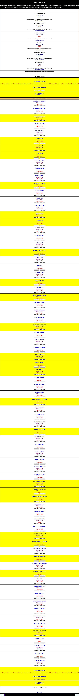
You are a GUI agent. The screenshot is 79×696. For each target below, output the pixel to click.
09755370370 (39, 94)
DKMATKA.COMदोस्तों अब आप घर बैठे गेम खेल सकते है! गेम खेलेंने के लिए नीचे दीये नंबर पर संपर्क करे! (39, 84)
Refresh (39, 17)
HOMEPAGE (39, 692)
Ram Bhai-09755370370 (39, 20)
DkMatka (2, 695)
